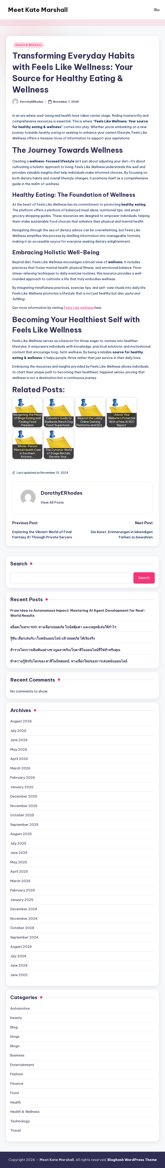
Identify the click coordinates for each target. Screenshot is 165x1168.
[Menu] (156, 9)
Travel (15, 1130)
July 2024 (18, 956)
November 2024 (23, 918)
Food (14, 1093)
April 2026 (19, 759)
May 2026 (18, 749)
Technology (20, 1121)
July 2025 (18, 843)
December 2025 (23, 796)
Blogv (15, 1046)
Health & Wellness (28, 44)
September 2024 (24, 937)
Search (18, 564)
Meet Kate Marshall (38, 10)
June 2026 (19, 740)
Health (15, 1102)
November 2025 (23, 806)
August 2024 (21, 946)
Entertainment (22, 1065)
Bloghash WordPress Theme (132, 1159)
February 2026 (22, 777)
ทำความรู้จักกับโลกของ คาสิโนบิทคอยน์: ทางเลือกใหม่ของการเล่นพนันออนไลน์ (68, 661)
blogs (15, 1036)
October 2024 (22, 928)
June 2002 (19, 975)
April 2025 (19, 871)
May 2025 (18, 862)
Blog (14, 1027)
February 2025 (22, 890)
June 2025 (19, 852)
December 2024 (23, 909)
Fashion (16, 1074)
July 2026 (18, 730)
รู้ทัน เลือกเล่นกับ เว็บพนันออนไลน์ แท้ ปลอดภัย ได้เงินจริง (52, 638)
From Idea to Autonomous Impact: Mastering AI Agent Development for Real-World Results (77, 613)
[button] (52, 502)
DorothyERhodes (61, 493)
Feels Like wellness (79, 308)
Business (17, 1055)
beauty (16, 1017)
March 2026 (20, 768)
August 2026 (21, 721)
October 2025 (22, 815)
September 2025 (24, 824)
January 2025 (21, 900)
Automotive (20, 1008)
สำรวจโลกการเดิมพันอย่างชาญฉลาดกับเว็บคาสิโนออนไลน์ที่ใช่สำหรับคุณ (65, 650)
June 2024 (19, 965)
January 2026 (21, 787)
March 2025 (20, 881)
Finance (16, 1083)
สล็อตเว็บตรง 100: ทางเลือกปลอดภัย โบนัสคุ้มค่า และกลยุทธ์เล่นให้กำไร (63, 627)
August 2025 (21, 834)
